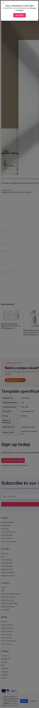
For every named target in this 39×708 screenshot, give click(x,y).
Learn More (20, 15)
